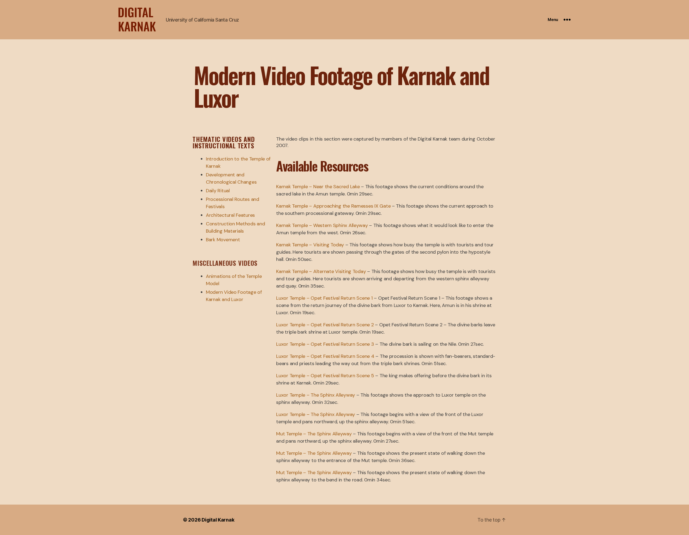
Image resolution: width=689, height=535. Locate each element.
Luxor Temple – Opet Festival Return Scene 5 (325, 375)
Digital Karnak (218, 520)
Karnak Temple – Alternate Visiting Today (321, 271)
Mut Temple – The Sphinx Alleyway (313, 434)
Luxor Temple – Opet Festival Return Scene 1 (324, 298)
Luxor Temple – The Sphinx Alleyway (315, 395)
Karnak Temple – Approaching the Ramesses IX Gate (333, 206)
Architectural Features (230, 215)
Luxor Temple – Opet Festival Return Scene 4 (325, 356)
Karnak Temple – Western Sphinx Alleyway (322, 225)
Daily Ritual (218, 190)
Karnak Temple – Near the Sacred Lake (318, 186)
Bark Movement (223, 239)
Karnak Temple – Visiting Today (310, 245)
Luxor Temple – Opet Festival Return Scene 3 (325, 344)
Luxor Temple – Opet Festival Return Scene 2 (325, 324)
